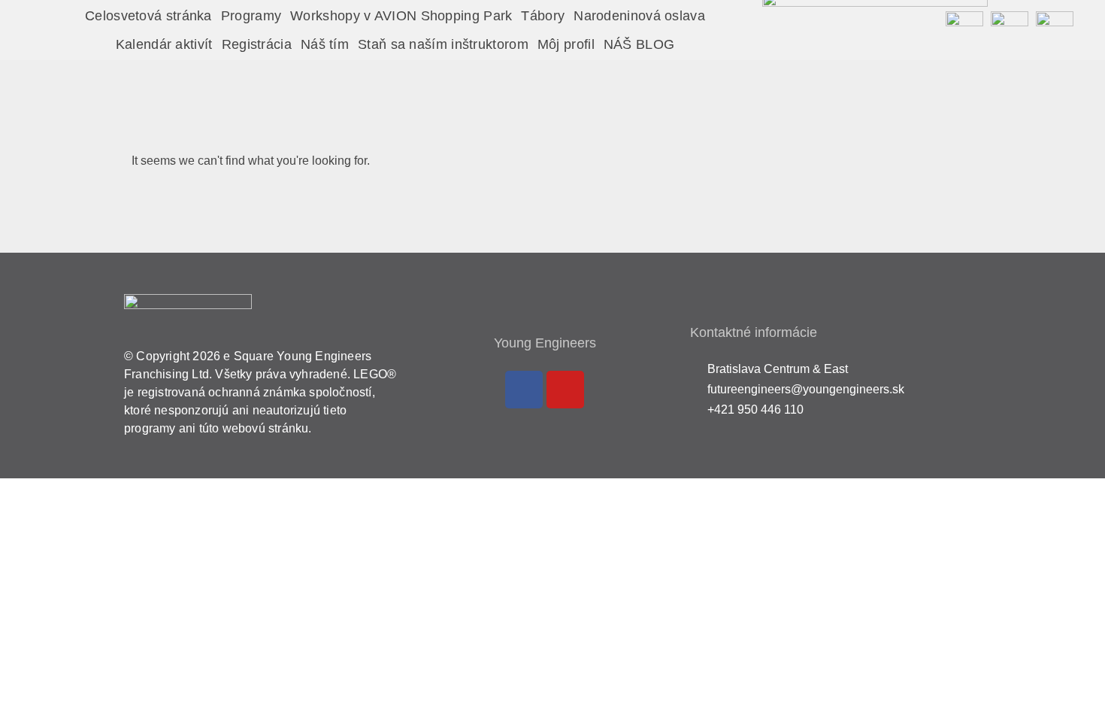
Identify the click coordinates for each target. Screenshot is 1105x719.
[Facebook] (524, 389)
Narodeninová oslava (639, 15)
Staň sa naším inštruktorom (443, 44)
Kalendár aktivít (164, 44)
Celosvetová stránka (148, 15)
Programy (251, 15)
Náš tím (325, 44)
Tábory (543, 15)
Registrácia (257, 44)
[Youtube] (565, 389)
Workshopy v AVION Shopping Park (401, 15)
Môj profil (566, 44)
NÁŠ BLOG (639, 44)
